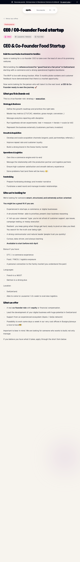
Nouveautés (41, 10)
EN (50, 10)
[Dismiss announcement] (77, 2)
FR (54, 10)
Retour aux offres (12, 18)
